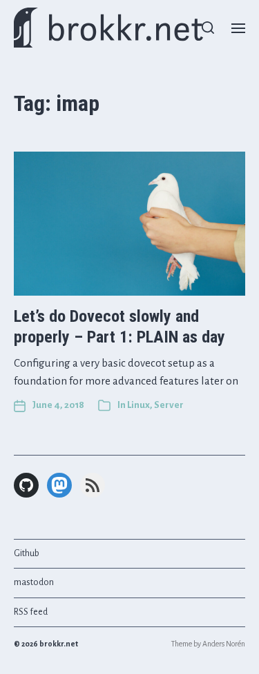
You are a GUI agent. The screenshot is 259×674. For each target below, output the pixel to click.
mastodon (34, 582)
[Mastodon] (59, 485)
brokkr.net (58, 644)
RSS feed (31, 612)
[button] (208, 27)
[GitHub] (26, 485)
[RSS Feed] (92, 485)
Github (26, 553)
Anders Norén (223, 644)
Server (169, 405)
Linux (138, 405)
